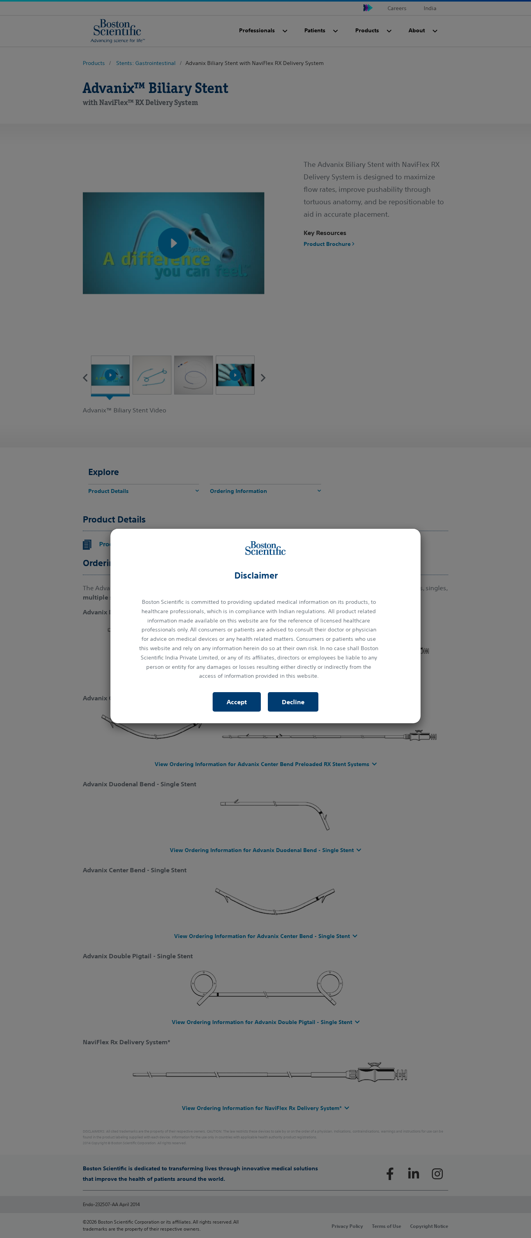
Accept (237, 702)
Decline (293, 702)
